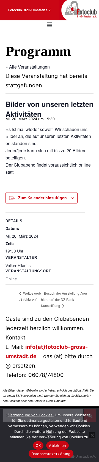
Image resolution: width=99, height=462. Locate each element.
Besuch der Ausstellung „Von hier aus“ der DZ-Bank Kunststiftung (64, 299)
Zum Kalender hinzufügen (42, 197)
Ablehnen (57, 445)
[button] (49, 25)
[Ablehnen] (92, 435)
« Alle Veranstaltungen (28, 67)
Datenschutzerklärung (51, 454)
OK (38, 445)
